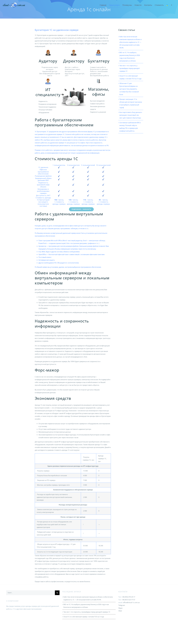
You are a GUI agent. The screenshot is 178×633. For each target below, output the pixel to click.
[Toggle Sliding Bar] (171, 5)
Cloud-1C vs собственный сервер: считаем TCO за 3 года (83, 617)
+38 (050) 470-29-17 (128, 597)
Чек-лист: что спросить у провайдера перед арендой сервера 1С (129, 68)
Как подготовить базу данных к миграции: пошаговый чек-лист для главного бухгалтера (130, 115)
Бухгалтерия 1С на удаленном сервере (56, 29)
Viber (120, 611)
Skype (120, 608)
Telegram (121, 605)
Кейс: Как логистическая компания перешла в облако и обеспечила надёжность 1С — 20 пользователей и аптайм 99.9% (130, 42)
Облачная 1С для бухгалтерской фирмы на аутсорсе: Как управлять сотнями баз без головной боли (129, 89)
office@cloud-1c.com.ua (131, 602)
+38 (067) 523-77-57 (128, 600)
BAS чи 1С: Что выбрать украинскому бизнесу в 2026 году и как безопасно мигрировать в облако (86, 605)
